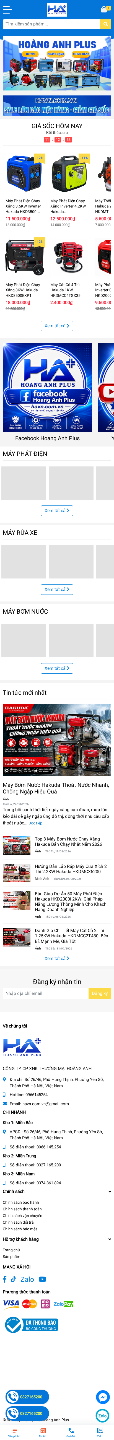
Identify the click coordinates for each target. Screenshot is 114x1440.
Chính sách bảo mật (20, 1229)
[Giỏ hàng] (104, 10)
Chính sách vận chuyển (22, 1215)
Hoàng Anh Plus (55, 1420)
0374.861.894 (49, 1182)
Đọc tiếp (35, 823)
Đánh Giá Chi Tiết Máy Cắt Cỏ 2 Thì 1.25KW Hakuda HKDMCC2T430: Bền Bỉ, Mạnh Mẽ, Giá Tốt (71, 936)
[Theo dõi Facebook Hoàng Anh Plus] (4, 1279)
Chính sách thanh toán (22, 1209)
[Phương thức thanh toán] (38, 1304)
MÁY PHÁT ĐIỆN (25, 453)
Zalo (27, 1279)
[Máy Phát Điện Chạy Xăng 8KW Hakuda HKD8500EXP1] (24, 257)
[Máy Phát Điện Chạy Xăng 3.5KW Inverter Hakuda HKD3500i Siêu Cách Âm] (24, 174)
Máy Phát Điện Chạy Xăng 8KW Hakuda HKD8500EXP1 (23, 290)
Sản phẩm (11, 1256)
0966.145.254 (49, 1147)
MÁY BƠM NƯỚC (25, 611)
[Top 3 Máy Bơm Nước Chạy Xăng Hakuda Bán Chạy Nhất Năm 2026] (16, 845)
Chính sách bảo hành (21, 1202)
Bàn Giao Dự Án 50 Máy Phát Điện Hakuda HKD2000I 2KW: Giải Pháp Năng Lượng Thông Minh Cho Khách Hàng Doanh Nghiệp (71, 901)
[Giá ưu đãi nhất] (57, 105)
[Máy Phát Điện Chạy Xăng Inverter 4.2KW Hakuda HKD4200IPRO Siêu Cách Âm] (69, 174)
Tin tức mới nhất (24, 692)
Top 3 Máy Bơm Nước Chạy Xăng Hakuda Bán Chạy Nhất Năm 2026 (68, 841)
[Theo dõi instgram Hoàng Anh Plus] (42, 1279)
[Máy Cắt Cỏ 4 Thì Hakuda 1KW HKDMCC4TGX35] (69, 257)
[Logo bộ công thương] (30, 1324)
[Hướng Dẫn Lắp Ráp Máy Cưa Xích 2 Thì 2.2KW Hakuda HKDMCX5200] (16, 873)
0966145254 (36, 1094)
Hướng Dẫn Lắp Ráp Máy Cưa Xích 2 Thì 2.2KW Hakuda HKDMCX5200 (71, 869)
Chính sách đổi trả (18, 1222)
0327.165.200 (49, 1165)
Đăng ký (100, 993)
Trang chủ (11, 1250)
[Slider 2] (57, 63)
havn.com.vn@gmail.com (45, 1103)
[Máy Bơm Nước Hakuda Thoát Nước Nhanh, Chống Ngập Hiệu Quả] (57, 740)
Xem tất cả (56, 325)
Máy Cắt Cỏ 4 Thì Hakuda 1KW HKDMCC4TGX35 (65, 290)
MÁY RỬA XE (20, 532)
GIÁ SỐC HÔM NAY (57, 125)
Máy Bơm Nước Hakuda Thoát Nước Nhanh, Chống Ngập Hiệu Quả (56, 788)
